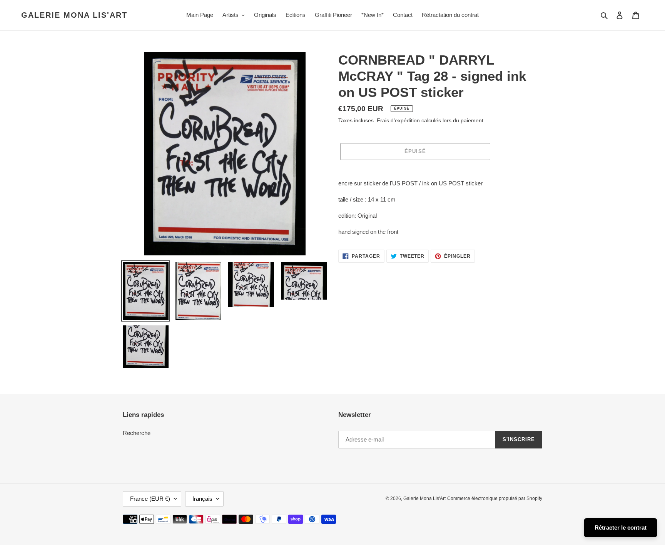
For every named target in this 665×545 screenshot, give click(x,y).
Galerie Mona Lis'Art (74, 15)
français (202, 498)
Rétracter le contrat (621, 527)
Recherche (136, 433)
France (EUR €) (150, 498)
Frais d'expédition (398, 120)
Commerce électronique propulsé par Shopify (494, 498)
